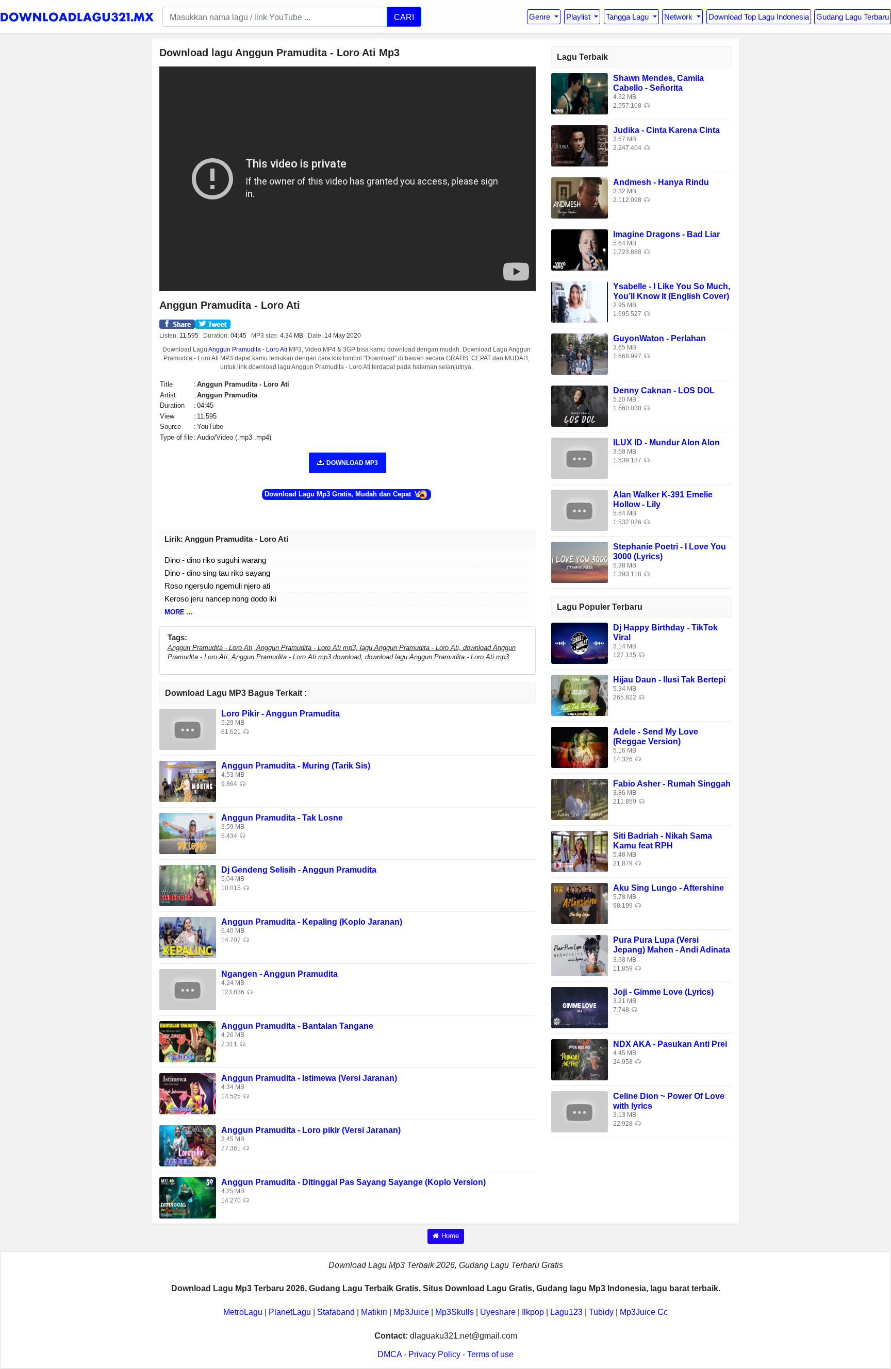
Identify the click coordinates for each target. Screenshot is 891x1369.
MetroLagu (242, 1312)
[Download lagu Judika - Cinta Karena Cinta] (579, 145)
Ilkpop (533, 1312)
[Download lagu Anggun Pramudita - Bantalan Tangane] (187, 1041)
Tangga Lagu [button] (628, 16)
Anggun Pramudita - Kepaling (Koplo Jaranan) (311, 921)
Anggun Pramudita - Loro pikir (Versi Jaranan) (311, 1130)
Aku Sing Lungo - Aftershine (668, 887)
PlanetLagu (290, 1312)
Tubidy (601, 1312)
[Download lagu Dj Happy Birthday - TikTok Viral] (579, 642)
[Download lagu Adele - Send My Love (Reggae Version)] (579, 746)
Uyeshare (498, 1312)
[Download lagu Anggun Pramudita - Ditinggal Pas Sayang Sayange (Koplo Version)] (187, 1197)
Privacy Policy (434, 1354)
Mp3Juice (411, 1312)
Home (450, 1236)
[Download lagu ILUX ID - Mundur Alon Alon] (579, 457)
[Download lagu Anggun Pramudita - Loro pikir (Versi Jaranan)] (187, 1145)
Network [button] (679, 16)
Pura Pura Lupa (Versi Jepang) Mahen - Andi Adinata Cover (671, 950)
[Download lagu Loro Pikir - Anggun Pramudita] (187, 729)
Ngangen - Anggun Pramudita (279, 974)
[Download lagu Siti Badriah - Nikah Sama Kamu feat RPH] (579, 851)
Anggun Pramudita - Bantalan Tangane (297, 1026)
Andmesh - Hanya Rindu (661, 182)
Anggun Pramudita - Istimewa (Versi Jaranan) (309, 1078)
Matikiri (374, 1312)
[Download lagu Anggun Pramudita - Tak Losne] (187, 833)
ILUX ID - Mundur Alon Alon (666, 442)
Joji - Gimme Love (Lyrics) (663, 992)
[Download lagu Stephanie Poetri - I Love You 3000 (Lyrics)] (579, 561)
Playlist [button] (579, 16)
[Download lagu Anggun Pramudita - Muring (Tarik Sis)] (187, 781)
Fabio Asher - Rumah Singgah (672, 783)
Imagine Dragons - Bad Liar (666, 234)
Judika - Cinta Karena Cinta (666, 130)
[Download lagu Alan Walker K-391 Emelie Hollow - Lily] (579, 509)
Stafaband (336, 1312)
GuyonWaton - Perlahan (659, 338)
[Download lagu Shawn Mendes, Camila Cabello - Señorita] (579, 93)
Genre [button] (540, 16)
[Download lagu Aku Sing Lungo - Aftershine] (579, 903)
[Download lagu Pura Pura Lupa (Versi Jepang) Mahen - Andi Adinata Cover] (579, 955)
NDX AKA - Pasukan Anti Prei (670, 1044)
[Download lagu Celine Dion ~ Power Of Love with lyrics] (579, 1111)
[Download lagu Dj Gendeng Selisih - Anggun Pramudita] (187, 885)
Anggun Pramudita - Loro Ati (247, 349)
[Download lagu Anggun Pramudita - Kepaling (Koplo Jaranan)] (187, 937)
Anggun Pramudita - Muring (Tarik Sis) (295, 765)
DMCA (389, 1354)
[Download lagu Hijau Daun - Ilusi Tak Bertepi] (579, 694)
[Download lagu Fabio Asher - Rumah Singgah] (579, 799)
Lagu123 (566, 1312)
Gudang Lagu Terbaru (852, 16)
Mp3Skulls (454, 1312)
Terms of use (490, 1354)
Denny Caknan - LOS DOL (664, 390)
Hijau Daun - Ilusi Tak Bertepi (669, 679)
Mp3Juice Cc (644, 1312)
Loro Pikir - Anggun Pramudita (280, 713)
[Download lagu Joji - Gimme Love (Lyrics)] (579, 1007)
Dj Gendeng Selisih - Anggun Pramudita (298, 869)
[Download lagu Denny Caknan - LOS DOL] (579, 405)
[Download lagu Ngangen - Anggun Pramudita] (187, 989)
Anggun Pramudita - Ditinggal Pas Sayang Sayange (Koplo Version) (353, 1182)
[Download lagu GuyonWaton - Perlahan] (579, 353)
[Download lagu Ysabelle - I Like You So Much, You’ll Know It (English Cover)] (579, 301)
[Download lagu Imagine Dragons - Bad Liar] (579, 249)
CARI (404, 17)
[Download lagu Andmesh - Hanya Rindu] (579, 197)
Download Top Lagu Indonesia (758, 16)
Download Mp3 (352, 462)
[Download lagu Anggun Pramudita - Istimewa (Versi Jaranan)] (187, 1093)
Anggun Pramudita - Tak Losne (282, 817)
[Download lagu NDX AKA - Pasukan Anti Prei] (579, 1059)
